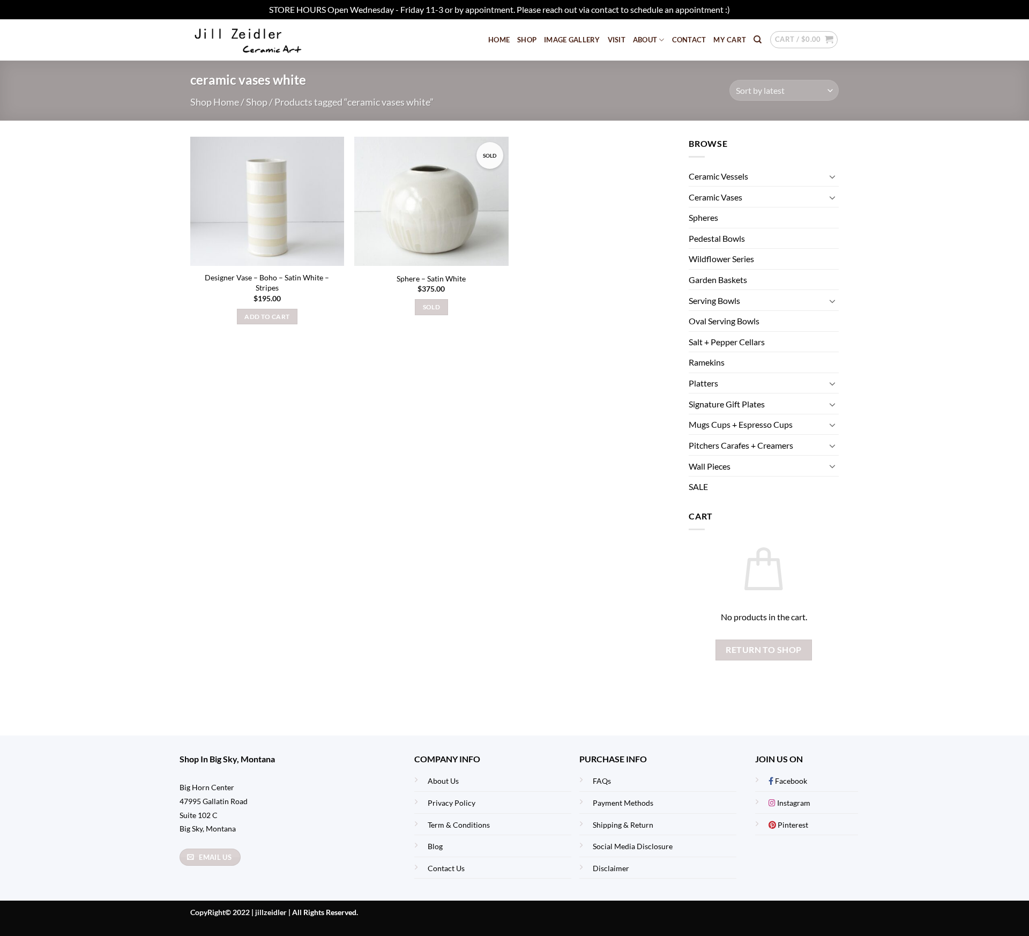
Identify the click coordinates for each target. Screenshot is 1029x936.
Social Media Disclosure (633, 846)
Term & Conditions (459, 824)
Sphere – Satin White (431, 278)
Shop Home (214, 102)
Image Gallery (572, 39)
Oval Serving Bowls (724, 321)
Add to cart (266, 316)
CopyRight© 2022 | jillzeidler (239, 912)
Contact (689, 39)
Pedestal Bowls (717, 238)
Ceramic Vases (715, 197)
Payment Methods (623, 802)
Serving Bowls (714, 300)
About (645, 39)
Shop (526, 39)
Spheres (703, 218)
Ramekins (707, 363)
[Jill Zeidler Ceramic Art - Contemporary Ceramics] (265, 40)
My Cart (729, 39)
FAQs (602, 780)
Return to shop (764, 650)
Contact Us (446, 868)
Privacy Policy (451, 802)
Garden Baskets (718, 279)
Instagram (793, 802)
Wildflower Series (721, 259)
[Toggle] (832, 176)
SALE (698, 486)
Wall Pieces (709, 466)
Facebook (790, 780)
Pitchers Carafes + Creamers (741, 445)
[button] (804, 39)
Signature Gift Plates (727, 404)
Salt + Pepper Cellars (727, 342)
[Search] (758, 39)
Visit (616, 39)
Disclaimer (611, 868)
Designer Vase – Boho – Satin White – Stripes (267, 282)
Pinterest (792, 824)
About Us (443, 780)
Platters (703, 383)
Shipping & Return (623, 824)
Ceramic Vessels (718, 176)
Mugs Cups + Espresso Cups (741, 424)
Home (499, 39)
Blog (435, 846)
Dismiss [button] (746, 9)
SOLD (431, 306)
